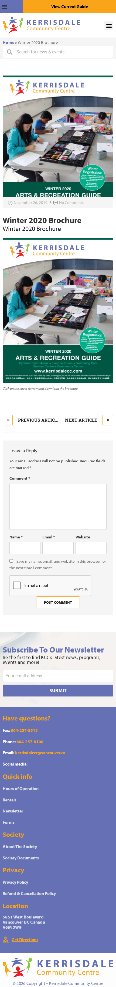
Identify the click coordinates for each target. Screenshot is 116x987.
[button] (11, 6)
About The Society (20, 846)
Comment (19, 478)
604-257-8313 (24, 730)
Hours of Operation (21, 788)
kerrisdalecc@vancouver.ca (40, 752)
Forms (9, 822)
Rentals (9, 799)
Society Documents (21, 857)
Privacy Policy (15, 882)
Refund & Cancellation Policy (29, 893)
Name (16, 536)
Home (8, 42)
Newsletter (13, 811)
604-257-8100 (29, 741)
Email (48, 536)
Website (83, 536)
